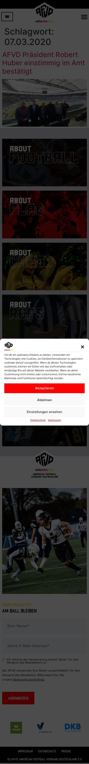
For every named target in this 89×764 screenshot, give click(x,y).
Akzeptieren (44, 388)
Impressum (54, 420)
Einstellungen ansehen (44, 412)
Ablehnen (44, 400)
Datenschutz (38, 420)
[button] (82, 347)
